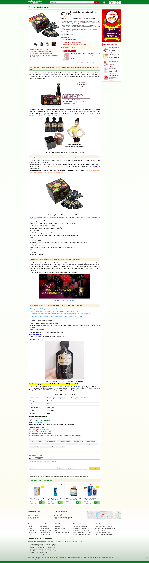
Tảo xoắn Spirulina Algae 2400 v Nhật (81, 534)
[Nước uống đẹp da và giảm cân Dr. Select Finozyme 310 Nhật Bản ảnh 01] (64, 212)
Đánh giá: (32, 458)
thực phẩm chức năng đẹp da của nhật (89, 444)
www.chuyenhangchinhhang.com (65, 518)
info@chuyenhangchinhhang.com (106, 532)
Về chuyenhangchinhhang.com (62, 532)
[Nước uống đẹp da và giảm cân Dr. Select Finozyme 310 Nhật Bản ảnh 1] (64, 107)
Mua (43, 502)
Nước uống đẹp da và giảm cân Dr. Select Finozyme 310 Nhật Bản (66, 398)
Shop (70, 386)
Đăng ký (57, 530)
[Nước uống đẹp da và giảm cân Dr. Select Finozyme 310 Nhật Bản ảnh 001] (64, 298)
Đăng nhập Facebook (60, 528)
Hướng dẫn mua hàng (44, 528)
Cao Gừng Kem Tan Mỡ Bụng (80, 526)
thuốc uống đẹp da (34, 444)
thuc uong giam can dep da (64, 441)
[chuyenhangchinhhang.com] (36, 2)
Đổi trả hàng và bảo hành (45, 532)
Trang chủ (30, 526)
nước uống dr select (50, 441)
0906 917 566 (116, 2)
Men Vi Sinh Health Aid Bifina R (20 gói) (82, 532)
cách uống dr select (91, 441)
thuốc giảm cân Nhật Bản (58, 444)
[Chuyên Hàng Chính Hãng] (30, 7)
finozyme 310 (50, 74)
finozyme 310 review (78, 441)
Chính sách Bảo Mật (44, 526)
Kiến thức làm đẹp (32, 532)
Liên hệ (29, 534)
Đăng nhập (57, 526)
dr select (32, 441)
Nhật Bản (79, 18)
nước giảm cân (46, 444)
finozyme (40, 441)
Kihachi (69, 18)
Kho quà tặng (31, 530)
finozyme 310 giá (34, 446)
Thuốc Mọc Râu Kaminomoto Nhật (81, 528)
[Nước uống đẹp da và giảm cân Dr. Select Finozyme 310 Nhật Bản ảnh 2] (64, 149)
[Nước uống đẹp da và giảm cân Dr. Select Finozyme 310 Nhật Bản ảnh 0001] (64, 379)
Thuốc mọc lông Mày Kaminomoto (81, 530)
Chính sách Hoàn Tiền (45, 534)
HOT (42, 487)
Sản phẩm (30, 528)
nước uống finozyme (72, 444)
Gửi (95, 468)
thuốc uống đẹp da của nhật (48, 446)
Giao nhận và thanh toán (45, 530)
